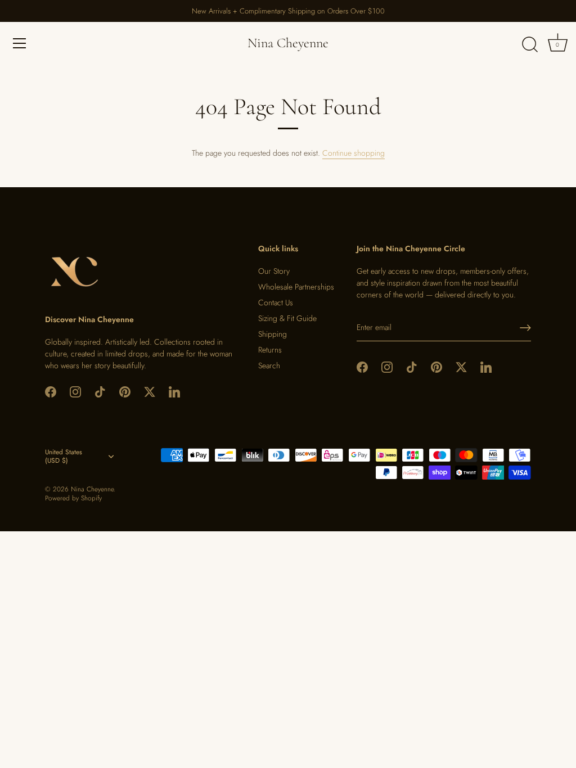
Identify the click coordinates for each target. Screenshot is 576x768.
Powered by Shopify (73, 498)
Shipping (272, 334)
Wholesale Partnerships (296, 286)
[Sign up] (525, 327)
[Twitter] (149, 390)
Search (269, 365)
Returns (270, 349)
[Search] (530, 45)
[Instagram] (75, 390)
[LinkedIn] (174, 390)
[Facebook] (50, 390)
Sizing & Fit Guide (287, 318)
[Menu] (19, 43)
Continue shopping (353, 153)
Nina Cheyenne (288, 43)
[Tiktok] (100, 390)
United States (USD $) (63, 456)
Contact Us (275, 302)
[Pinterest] (124, 390)
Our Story (274, 271)
